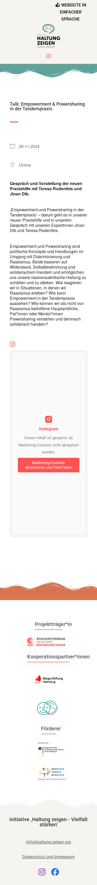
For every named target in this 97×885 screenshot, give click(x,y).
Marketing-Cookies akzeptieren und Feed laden (48, 465)
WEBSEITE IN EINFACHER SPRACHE (73, 12)
